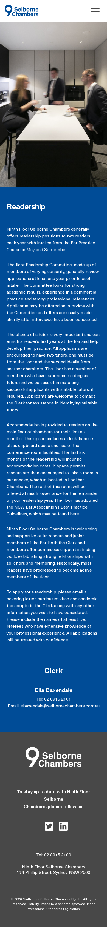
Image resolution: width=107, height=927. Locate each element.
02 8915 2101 (57, 699)
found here (68, 514)
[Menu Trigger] (94, 11)
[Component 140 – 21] (21, 7)
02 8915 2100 (57, 855)
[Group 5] (53, 749)
